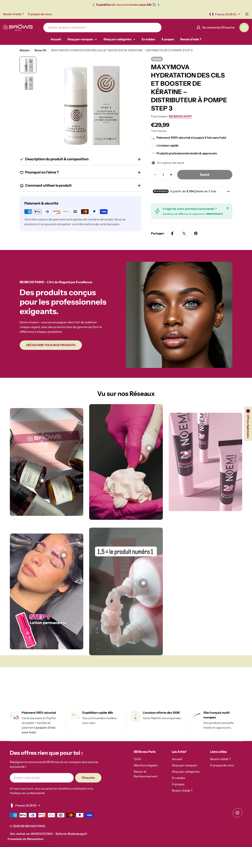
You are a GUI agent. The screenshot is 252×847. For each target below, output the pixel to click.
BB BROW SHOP (180, 116)
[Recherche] (156, 27)
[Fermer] (227, 208)
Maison (25, 50)
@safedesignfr (77, 834)
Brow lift (40, 50)
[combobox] (102, 27)
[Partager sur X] (184, 233)
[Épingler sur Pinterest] (196, 233)
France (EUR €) (225, 14)
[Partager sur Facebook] (172, 233)
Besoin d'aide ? (13, 14)
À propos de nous (40, 14)
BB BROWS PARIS (32, 826)
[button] (93, 4)
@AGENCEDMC (42, 834)
